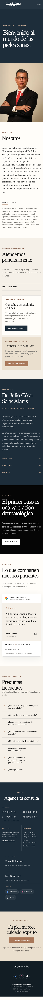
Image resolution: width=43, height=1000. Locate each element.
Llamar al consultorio (21, 940)
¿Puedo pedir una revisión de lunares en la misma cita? (18, 723)
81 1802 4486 (29, 816)
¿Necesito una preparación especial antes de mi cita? (21, 706)
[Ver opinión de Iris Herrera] (15, 644)
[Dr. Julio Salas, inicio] (13, 4)
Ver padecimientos (10, 287)
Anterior (8, 644)
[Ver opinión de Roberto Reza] (18, 644)
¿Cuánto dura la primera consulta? (20, 715)
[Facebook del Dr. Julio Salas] (15, 976)
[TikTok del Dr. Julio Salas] (27, 976)
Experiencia (7, 458)
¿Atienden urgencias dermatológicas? (15, 749)
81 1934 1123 (9, 812)
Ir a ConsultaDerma (16, 328)
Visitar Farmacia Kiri (16, 363)
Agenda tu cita (11, 541)
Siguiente (26, 644)
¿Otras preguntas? (14, 769)
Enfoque (6, 472)
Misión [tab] (5, 202)
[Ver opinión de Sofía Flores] (13, 644)
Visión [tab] (13, 202)
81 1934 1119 (29, 812)
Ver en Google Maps (8, 840)
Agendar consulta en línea (11, 821)
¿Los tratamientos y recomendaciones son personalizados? (15, 760)
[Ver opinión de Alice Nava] (21, 644)
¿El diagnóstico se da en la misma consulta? (20, 732)
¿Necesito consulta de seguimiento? (21, 741)
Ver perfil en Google (12, 649)
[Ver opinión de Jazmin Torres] (19, 644)
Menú (39, 5)
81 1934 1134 (9, 816)
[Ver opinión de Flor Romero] (16, 644)
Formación (7, 465)
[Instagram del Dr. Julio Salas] (21, 976)
